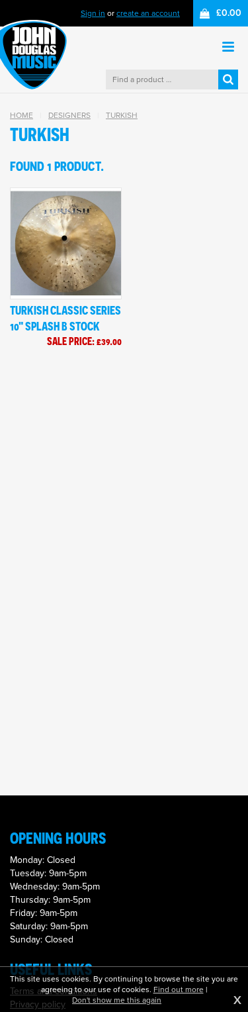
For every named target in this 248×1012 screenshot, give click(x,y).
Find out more (178, 989)
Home (21, 115)
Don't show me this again (116, 1000)
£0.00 (228, 13)
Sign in (93, 13)
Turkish (122, 115)
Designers (69, 115)
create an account (148, 13)
